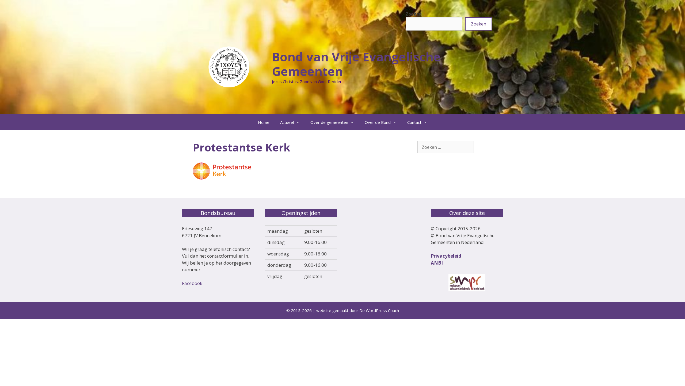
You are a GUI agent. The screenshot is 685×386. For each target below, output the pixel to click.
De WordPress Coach (379, 310)
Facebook (192, 283)
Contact (414, 122)
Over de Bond (378, 122)
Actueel (287, 122)
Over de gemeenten (329, 122)
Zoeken (414, 14)
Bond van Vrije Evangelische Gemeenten (356, 64)
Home (263, 122)
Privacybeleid (446, 256)
